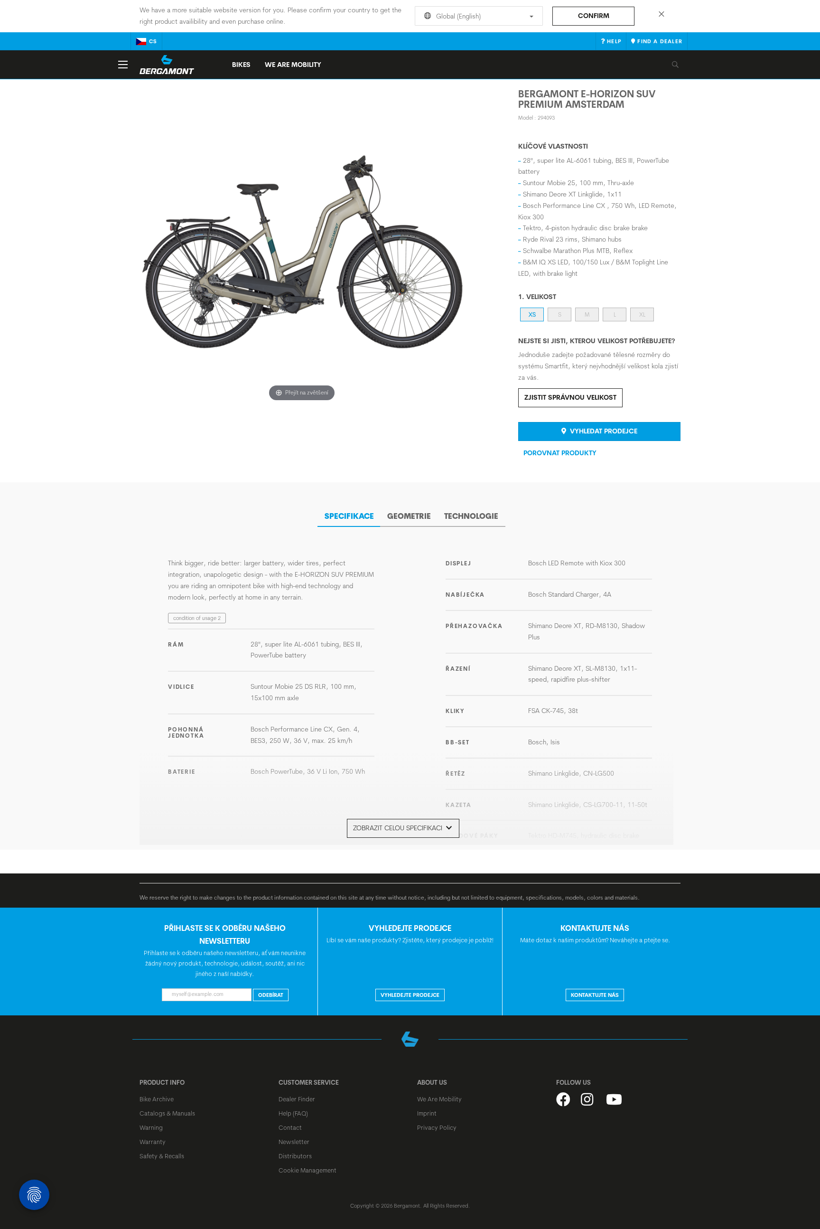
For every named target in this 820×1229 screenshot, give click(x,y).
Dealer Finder (297, 1099)
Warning (151, 1127)
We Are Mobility (293, 64)
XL (642, 314)
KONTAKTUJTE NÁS (595, 995)
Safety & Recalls (162, 1156)
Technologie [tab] (471, 516)
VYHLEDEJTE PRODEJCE (410, 995)
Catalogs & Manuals (167, 1113)
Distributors (295, 1156)
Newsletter (294, 1141)
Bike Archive (157, 1099)
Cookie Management (307, 1170)
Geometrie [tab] (409, 516)
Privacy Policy (437, 1127)
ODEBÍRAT (270, 995)
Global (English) (457, 16)
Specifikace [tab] (349, 516)
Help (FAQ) (293, 1113)
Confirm (593, 15)
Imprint (427, 1113)
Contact (290, 1127)
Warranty (153, 1141)
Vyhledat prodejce (602, 431)
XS (532, 314)
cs (153, 41)
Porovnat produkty (559, 453)
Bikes (241, 64)
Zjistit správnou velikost (570, 397)
